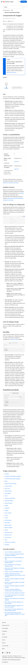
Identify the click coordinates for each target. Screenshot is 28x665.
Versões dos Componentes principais (10, 182)
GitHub (22, 193)
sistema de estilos (14, 339)
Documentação (6, 10)
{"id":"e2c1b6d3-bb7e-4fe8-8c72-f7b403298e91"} (15, 24)
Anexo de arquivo (8, 503)
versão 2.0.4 (16, 161)
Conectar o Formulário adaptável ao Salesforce (15, 593)
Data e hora (7, 488)
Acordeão (7, 473)
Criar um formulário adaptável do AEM (13, 552)
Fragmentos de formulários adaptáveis (13, 476)
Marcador (5, 21)
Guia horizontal (8, 520)
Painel (6, 515)
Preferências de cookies (20, 657)
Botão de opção (8, 525)
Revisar (6, 530)
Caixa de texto (8, 537)
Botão (6, 481)
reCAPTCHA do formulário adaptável (12, 478)
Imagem (6, 510)
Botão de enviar (8, 534)
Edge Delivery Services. (11, 72)
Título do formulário (9, 500)
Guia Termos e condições (10, 542)
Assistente (7, 544)
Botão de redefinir (8, 527)
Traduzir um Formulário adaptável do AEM (14, 571)
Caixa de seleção (8, 486)
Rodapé (6, 505)
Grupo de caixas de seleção (10, 483)
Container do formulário (10, 498)
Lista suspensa (8, 493)
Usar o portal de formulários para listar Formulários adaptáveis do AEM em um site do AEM (14, 614)
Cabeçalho (7, 508)
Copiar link (11, 21)
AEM (12, 10)
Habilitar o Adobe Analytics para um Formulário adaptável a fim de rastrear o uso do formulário (15, 575)
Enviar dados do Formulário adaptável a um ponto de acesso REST (14, 606)
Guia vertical (7, 522)
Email (6, 495)
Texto (6, 539)
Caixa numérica (8, 513)
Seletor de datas (8, 491)
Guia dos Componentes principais (12, 12)
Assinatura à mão (8, 532)
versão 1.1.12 (16, 169)
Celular (6, 517)
